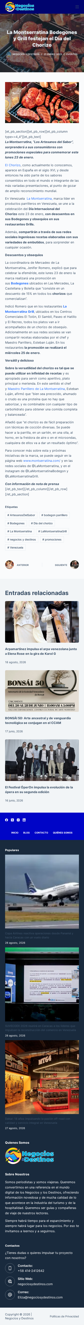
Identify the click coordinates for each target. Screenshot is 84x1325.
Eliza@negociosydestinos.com (40, 1297)
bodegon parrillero (54, 515)
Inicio (14, 832)
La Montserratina (19, 531)
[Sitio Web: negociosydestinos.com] (10, 1281)
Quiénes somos (62, 832)
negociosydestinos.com (35, 1284)
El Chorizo (13, 165)
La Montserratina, (40, 198)
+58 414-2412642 (31, 1271)
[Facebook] (6, 819)
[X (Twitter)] (12, 819)
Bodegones (16, 523)
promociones (52, 539)
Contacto (41, 832)
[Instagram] (18, 819)
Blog (26, 832)
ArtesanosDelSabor (21, 515)
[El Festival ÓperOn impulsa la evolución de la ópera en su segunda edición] (42, 760)
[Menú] (77, 7)
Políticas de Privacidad (64, 1316)
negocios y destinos (21, 539)
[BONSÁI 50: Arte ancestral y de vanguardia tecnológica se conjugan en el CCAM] (42, 691)
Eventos (72, 54)
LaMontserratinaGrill (52, 531)
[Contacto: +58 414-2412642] (10, 1268)
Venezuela (15, 547)
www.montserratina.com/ (41, 461)
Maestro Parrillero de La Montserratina (36, 389)
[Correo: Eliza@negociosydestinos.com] (10, 1295)
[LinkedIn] (24, 819)
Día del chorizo (42, 523)
